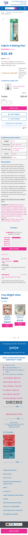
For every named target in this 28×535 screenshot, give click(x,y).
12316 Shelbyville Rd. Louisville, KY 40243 (15, 371)
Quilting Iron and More (16, 214)
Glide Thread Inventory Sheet (12, 503)
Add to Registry (14, 114)
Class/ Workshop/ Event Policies (13, 495)
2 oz (14, 141)
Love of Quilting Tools (7, 209)
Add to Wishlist (14, 119)
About (5, 487)
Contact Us (6, 491)
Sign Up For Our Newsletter (11, 506)
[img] (5, 259)
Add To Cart (14, 108)
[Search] (15, 8)
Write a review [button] (14, 249)
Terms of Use (7, 478)
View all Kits (4, 301)
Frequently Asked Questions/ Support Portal (12, 483)
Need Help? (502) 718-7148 (18, 4)
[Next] (18, 338)
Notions (16, 209)
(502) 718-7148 (10, 365)
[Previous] (10, 338)
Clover (8, 58)
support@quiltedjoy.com (13, 368)
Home (2, 12)
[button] (24, 8)
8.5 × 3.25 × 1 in (17, 145)
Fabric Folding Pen (6, 14)
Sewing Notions (17, 148)
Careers (5, 499)
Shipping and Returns (10, 470)
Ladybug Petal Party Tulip (19, 208)
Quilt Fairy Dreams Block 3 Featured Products (13, 212)
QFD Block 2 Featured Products (14, 12)
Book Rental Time (14, 414)
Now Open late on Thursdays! (14, 374)
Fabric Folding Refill (19, 86)
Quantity (3, 100)
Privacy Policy (7, 474)
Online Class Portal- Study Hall (12, 510)
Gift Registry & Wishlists (10, 514)
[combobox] (9, 8)
